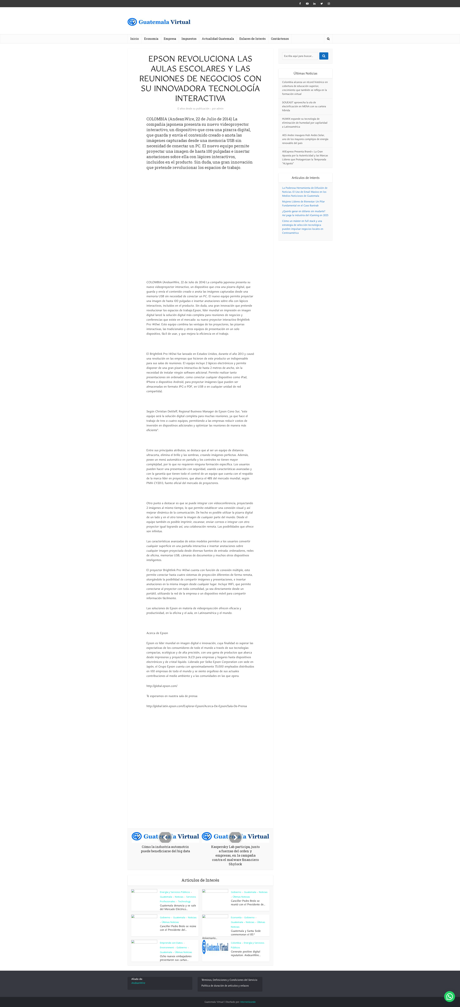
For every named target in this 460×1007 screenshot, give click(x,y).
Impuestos (188, 38)
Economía (151, 38)
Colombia (236, 942)
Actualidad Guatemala (218, 38)
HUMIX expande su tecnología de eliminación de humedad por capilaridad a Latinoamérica (304, 122)
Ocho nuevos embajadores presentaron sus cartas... (176, 958)
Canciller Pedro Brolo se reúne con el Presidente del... (178, 928)
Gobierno (236, 892)
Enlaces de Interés (252, 38)
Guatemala (166, 896)
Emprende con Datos (171, 942)
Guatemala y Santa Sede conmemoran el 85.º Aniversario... (231, 934)
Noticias (179, 896)
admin (220, 108)
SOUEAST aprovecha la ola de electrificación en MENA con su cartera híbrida (304, 106)
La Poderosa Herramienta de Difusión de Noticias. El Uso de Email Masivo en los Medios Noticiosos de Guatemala (304, 192)
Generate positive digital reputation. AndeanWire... (246, 953)
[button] (449, 996)
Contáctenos (280, 38)
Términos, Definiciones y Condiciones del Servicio (229, 980)
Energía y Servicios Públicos (175, 892)
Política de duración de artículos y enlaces (225, 985)
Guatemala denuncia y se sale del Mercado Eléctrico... (178, 907)
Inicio (134, 38)
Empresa (170, 38)
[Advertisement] (200, 202)
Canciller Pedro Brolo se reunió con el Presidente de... (248, 902)
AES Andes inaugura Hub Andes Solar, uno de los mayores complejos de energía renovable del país (305, 139)
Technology (184, 901)
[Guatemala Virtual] (159, 23)
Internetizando (248, 1002)
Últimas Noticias (241, 896)
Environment (167, 947)
